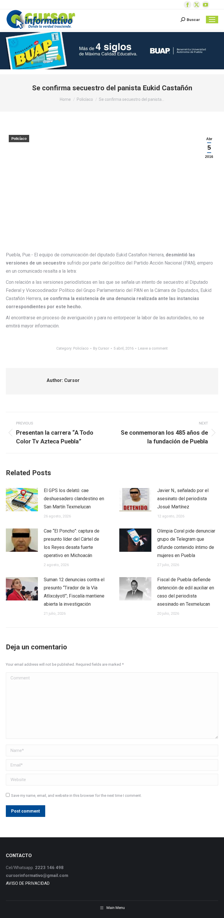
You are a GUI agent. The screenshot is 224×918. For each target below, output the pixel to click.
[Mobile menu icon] (212, 19)
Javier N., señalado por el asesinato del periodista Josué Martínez (183, 499)
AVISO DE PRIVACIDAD (28, 883)
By (101, 348)
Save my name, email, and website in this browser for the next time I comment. (76, 795)
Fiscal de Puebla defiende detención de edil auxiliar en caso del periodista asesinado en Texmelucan (185, 592)
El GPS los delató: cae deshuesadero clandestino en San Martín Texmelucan (74, 499)
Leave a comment (153, 348)
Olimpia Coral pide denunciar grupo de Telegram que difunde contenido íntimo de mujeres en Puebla (186, 543)
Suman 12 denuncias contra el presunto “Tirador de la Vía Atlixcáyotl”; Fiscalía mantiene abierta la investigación (74, 592)
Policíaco (19, 139)
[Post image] (22, 499)
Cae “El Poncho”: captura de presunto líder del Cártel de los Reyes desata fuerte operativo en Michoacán (71, 543)
